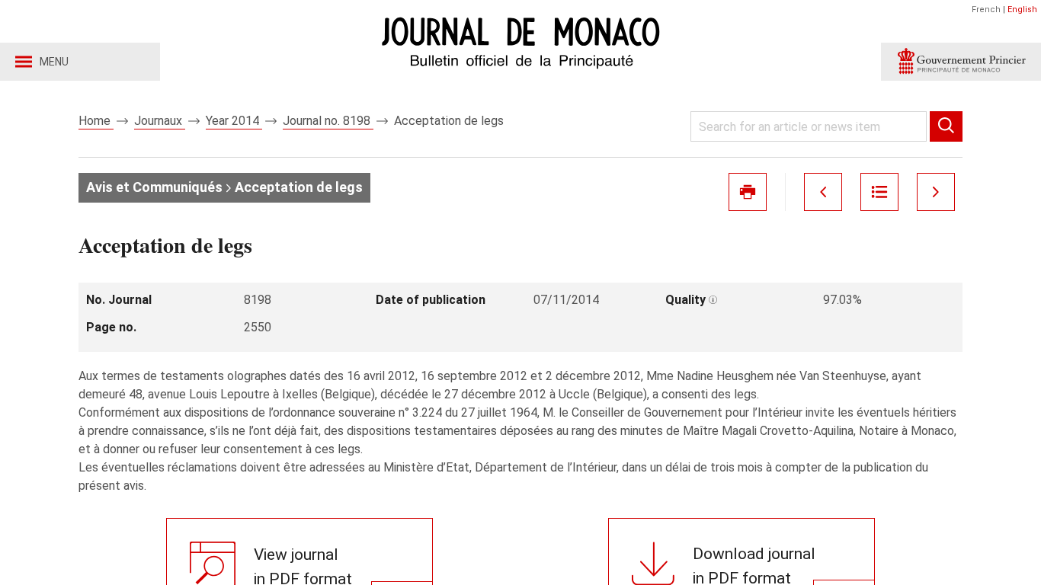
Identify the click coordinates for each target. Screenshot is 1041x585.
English (1022, 9)
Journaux (159, 120)
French (986, 9)
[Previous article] (823, 192)
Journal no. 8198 (328, 120)
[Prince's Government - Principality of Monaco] (961, 62)
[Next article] (936, 192)
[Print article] (748, 192)
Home (96, 120)
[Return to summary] (879, 192)
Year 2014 (234, 120)
